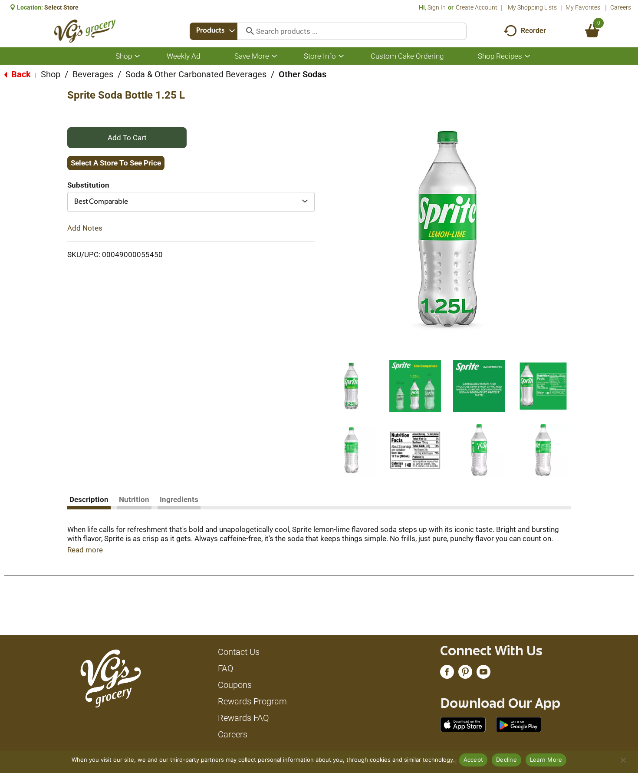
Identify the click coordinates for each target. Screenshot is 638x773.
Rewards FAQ (243, 718)
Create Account (476, 7)
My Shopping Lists (532, 7)
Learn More (546, 759)
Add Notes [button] (84, 228)
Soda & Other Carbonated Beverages (195, 74)
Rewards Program (252, 701)
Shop (50, 74)
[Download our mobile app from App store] (463, 724)
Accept (473, 759)
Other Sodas (302, 74)
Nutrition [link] (134, 499)
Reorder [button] (533, 30)
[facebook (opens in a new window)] (447, 674)
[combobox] (213, 31)
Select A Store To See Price (116, 163)
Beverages (92, 74)
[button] (351, 386)
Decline (506, 759)
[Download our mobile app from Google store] (519, 724)
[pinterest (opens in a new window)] (465, 674)
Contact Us (239, 652)
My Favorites (583, 7)
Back (20, 74)
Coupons (235, 685)
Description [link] (89, 499)
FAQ (225, 668)
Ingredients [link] (179, 499)
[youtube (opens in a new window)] (483, 674)
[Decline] (622, 760)
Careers (620, 7)
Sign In (437, 7)
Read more (85, 549)
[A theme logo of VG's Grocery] (84, 31)
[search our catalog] (247, 31)
